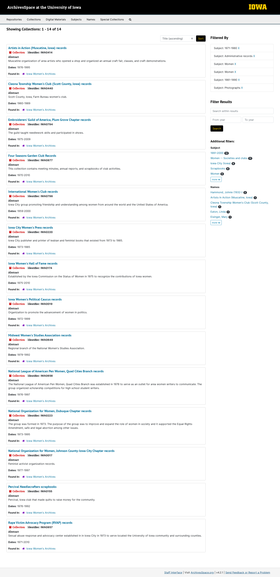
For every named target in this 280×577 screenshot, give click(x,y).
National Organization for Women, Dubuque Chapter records (49, 411)
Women (216, 173)
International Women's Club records (33, 191)
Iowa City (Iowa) (222, 163)
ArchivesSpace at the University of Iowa (44, 7)
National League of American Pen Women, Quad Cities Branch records (56, 371)
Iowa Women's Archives (40, 73)
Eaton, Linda (219, 211)
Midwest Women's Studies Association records (39, 335)
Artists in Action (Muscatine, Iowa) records (37, 48)
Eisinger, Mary (220, 216)
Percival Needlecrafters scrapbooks (32, 487)
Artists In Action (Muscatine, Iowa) (233, 197)
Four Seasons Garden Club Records (32, 156)
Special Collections (112, 19)
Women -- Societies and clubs (230, 158)
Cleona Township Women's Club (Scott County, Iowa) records (49, 84)
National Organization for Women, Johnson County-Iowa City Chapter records (61, 451)
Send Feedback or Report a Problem (247, 572)
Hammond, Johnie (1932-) (228, 192)
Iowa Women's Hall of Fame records (32, 263)
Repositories (14, 19)
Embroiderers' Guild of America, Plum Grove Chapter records (49, 120)
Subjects (76, 19)
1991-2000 (219, 153)
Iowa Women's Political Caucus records (35, 299)
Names (91, 19)
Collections (34, 19)
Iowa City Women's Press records (30, 227)
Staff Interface (173, 572)
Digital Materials (56, 19)
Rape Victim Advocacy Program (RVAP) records (40, 523)
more (215, 179)
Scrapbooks (219, 168)
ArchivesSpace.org (202, 572)
